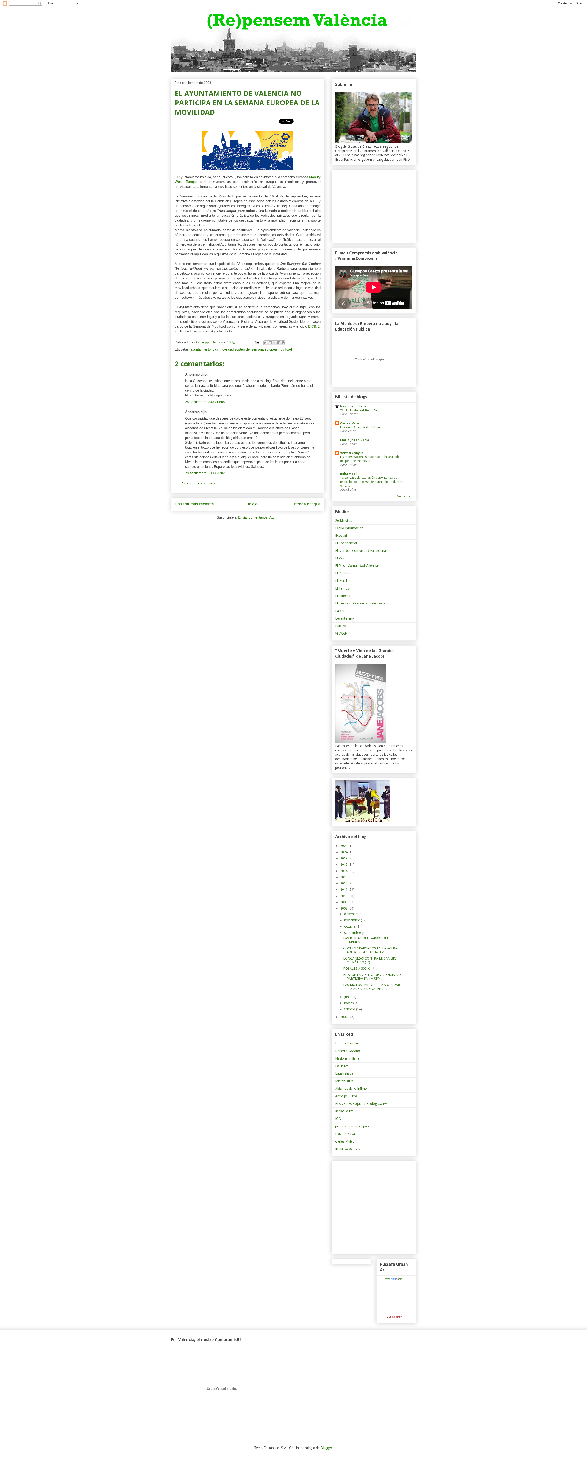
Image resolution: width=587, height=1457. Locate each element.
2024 (344, 852)
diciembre (352, 914)
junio (348, 996)
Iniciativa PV (344, 1111)
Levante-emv (345, 618)
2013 (344, 877)
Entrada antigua (306, 504)
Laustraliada (344, 1073)
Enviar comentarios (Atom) (258, 517)
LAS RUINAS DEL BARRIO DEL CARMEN (366, 940)
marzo (349, 1003)
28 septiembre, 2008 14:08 (205, 402)
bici (215, 349)
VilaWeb (341, 633)
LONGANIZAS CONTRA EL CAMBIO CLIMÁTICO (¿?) (369, 960)
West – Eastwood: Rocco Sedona (362, 410)
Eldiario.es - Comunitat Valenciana (360, 603)
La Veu (340, 611)
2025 (344, 845)
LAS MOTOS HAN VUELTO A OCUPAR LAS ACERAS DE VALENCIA (371, 987)
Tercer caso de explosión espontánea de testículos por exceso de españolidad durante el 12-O (372, 481)
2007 (344, 1017)
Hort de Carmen (347, 1043)
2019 (344, 858)
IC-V (338, 1118)
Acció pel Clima (346, 1096)
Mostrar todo (404, 496)
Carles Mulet (350, 423)
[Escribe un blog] (270, 342)
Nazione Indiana (353, 406)
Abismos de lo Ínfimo (351, 1088)
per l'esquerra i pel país (352, 1126)
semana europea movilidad (272, 349)
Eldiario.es (342, 596)
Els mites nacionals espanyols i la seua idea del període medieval (370, 459)
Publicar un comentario (197, 483)
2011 (344, 889)
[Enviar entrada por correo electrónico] (256, 342)
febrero (350, 1009)
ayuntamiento (201, 349)
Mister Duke (344, 1081)
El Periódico (344, 573)
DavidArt (341, 1066)
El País (340, 558)
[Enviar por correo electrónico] (265, 342)
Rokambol (348, 474)
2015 (344, 864)
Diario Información (349, 528)
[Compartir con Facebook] (279, 342)
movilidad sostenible (234, 349)
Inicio (253, 504)
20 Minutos (343, 520)
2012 (344, 883)
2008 (344, 908)
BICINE (314, 326)
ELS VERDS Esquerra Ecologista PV (361, 1103)
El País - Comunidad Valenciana (358, 565)
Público (340, 626)
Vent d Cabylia (352, 453)
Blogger (326, 1448)
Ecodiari (341, 535)
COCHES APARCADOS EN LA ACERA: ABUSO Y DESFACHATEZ (370, 950)
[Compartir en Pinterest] (283, 342)
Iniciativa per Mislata (350, 1148)
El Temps (342, 588)
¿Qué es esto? (393, 1316)
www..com (393, 1278)
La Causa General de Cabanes (361, 427)
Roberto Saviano (347, 1051)
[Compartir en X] (274, 342)
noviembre (352, 920)
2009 (344, 902)
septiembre (353, 932)
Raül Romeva (345, 1133)
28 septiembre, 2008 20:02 (205, 473)
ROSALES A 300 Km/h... (360, 968)
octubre (350, 926)
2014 (344, 871)
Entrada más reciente (194, 504)
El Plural (341, 580)
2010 (344, 896)
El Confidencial (346, 543)
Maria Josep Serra (354, 440)
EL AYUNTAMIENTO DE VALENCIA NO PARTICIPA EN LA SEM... (372, 976)
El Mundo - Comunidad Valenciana (360, 550)
